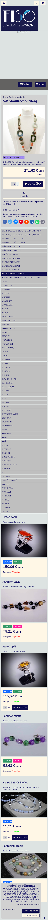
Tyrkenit (6, 496)
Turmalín (7, 492)
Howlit (5, 336)
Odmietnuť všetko (31, 915)
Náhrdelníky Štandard (13, 242)
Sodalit (6, 484)
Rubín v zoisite (9, 465)
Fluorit (6, 324)
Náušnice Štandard (11, 258)
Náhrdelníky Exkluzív (13, 239)
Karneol (6, 359)
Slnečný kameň (9, 480)
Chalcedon (7, 340)
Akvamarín (7, 285)
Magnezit (7, 406)
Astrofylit (7, 305)
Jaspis (5, 356)
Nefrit (5, 430)
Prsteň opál (9, 646)
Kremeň (6, 367)
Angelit (6, 297)
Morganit (7, 422)
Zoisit (5, 511)
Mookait (6, 418)
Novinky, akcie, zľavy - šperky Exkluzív (21, 231)
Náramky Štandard (11, 250)
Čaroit (5, 313)
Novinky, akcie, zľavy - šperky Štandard (21, 235)
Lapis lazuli (8, 387)
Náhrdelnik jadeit (13, 846)
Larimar (6, 391)
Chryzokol (7, 344)
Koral (5, 363)
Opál (4, 441)
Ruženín (6, 469)
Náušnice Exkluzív (11, 254)
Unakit (5, 504)
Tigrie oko (7, 488)
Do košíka (34, 183)
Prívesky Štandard (11, 266)
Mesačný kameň (10, 414)
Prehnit (6, 453)
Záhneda (6, 508)
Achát (5, 282)
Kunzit (5, 375)
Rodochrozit (8, 457)
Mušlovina (7, 426)
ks (9, 707)
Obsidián (6, 433)
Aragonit (7, 301)
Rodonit (6, 461)
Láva (4, 398)
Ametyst (6, 293)
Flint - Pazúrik (9, 320)
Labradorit (7, 383)
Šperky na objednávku (13, 274)
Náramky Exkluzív (11, 246)
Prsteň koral (10, 517)
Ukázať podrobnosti (9, 909)
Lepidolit (6, 402)
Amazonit (7, 289)
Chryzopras (8, 348)
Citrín (5, 309)
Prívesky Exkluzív (11, 262)
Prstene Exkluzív (10, 270)
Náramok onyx (11, 581)
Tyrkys (5, 500)
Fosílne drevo (9, 328)
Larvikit (6, 394)
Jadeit (5, 352)
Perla (5, 445)
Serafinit (6, 476)
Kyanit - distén (9, 379)
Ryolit (5, 472)
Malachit (6, 410)
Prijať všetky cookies (31, 911)
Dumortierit (8, 317)
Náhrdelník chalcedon (15, 782)
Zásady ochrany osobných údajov (28, 904)
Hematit (6, 332)
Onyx (4, 437)
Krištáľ (5, 371)
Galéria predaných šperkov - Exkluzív (21, 277)
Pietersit (6, 449)
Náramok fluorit (12, 716)
